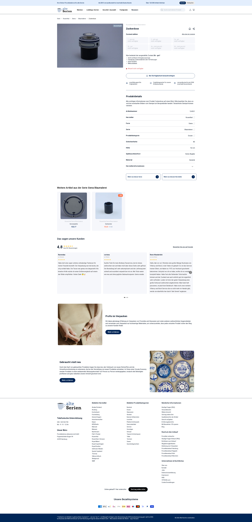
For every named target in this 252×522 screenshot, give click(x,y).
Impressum (165, 475)
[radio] (137, 40)
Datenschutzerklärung (169, 472)
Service (129, 427)
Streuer (129, 432)
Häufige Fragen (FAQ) (168, 407)
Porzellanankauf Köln (168, 453)
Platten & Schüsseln (133, 422)
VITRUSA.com (166, 480)
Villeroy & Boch (96, 456)
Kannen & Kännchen (133, 417)
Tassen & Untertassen (133, 434)
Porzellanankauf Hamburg (170, 448)
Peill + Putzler (96, 434)
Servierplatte (74, 224)
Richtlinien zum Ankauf (169, 441)
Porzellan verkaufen (168, 436)
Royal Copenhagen (98, 444)
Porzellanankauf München (170, 456)
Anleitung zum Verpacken (170, 446)
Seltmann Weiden (97, 449)
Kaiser (94, 422)
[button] (80, 10)
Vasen (129, 441)
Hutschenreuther (97, 419)
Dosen (190, 136)
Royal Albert (96, 441)
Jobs (163, 470)
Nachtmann (95, 432)
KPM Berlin (95, 424)
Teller (128, 436)
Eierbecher (108, 224)
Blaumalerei (82, 18)
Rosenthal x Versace (98, 439)
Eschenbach (96, 412)
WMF (93, 461)
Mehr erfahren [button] (132, 63)
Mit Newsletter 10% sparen (170, 424)
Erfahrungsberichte (168, 422)
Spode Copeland (97, 451)
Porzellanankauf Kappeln (169, 451)
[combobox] (172, 10)
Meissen (94, 429)
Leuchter (129, 419)
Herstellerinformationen (135, 166)
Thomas (94, 453)
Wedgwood (95, 458)
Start (58, 18)
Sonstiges (130, 429)
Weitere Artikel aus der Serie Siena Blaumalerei (82, 187)
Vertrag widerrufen (168, 414)
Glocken (129, 414)
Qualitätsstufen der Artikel (170, 417)
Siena (74, 18)
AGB (163, 477)
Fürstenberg (96, 414)
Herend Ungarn (96, 417)
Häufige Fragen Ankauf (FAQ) (171, 439)
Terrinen (129, 439)
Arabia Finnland (97, 407)
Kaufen (182, 3)
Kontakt (164, 468)
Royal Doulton (96, 446)
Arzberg (94, 410)
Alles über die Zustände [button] (188, 34)
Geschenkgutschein (133, 444)
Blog (163, 427)
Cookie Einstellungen (168, 482)
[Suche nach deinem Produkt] (162, 10)
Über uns (164, 465)
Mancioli (94, 427)
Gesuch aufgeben (167, 419)
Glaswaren (130, 412)
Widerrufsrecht (166, 412)
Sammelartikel (131, 424)
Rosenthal (66, 18)
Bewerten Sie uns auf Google (183, 247)
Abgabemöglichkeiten (168, 443)
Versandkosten (166, 410)
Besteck (129, 407)
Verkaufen (190, 3)
